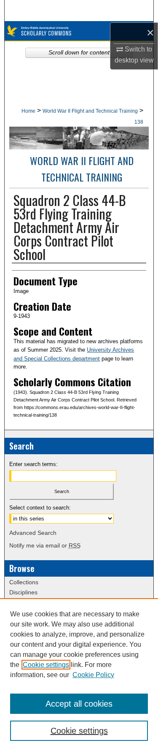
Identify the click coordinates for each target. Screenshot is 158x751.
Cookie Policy (93, 674)
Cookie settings (46, 664)
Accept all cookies (79, 703)
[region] (79, 674)
